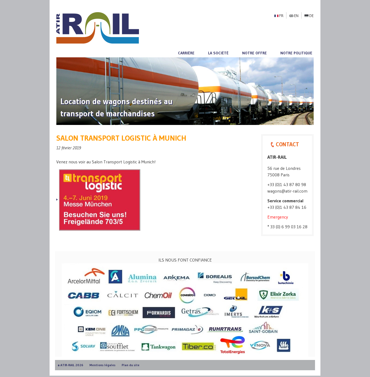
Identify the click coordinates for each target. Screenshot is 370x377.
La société (218, 53)
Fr (281, 15)
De (311, 15)
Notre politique (296, 53)
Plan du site (130, 365)
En (296, 15)
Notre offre (254, 53)
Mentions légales (102, 365)
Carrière (186, 53)
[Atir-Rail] (97, 27)
